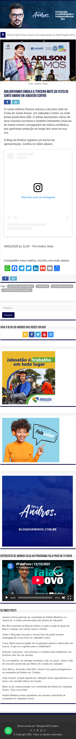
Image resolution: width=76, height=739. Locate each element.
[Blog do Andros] (38, 15)
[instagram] (51, 334)
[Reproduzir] (6, 597)
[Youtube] (44, 334)
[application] (38, 580)
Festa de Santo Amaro (21, 286)
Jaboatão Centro (62, 286)
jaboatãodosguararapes (17, 290)
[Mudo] (63, 597)
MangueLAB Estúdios (47, 726)
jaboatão (43, 286)
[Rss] (25, 334)
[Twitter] (38, 334)
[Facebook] (31, 334)
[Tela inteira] (69, 597)
